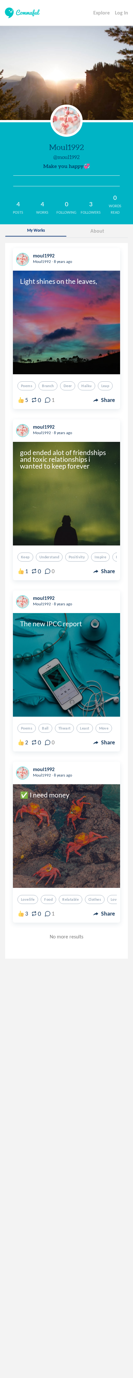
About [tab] (97, 231)
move (104, 728)
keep (25, 557)
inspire (100, 557)
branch (48, 386)
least (84, 728)
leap (105, 386)
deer (68, 386)
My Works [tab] (36, 230)
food (48, 899)
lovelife (28, 899)
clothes (94, 899)
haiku (86, 386)
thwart (64, 728)
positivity (77, 557)
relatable (70, 899)
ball (45, 728)
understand (49, 557)
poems (26, 386)
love (115, 899)
